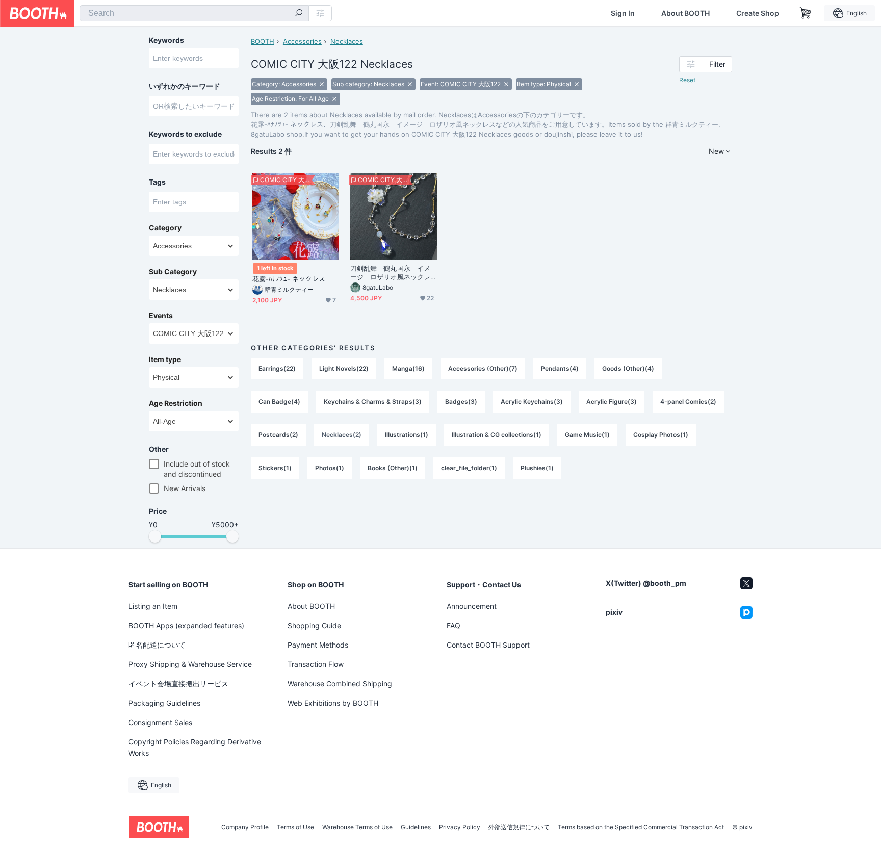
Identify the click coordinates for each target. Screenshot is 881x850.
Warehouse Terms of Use (357, 827)
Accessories (302, 41)
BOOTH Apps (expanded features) (186, 625)
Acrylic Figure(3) (611, 401)
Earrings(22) (277, 368)
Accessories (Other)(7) (482, 368)
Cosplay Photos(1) (660, 435)
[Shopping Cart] (805, 13)
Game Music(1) (587, 435)
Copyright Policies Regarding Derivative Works (194, 747)
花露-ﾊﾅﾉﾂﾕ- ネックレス (288, 279)
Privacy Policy (459, 827)
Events (161, 315)
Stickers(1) (275, 468)
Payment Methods (318, 644)
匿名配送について (157, 644)
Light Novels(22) (344, 368)
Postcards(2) (278, 435)
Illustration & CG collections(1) (496, 435)
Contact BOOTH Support (488, 644)
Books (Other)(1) (393, 468)
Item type (165, 359)
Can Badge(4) (279, 401)
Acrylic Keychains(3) (532, 401)
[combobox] (194, 13)
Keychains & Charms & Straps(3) (373, 401)
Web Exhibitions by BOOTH (333, 703)
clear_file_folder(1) (469, 468)
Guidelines (416, 827)
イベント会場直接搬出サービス (178, 683)
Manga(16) (408, 368)
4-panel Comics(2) (688, 401)
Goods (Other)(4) (628, 368)
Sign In (623, 13)
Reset (687, 80)
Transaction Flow (316, 664)
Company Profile (245, 827)
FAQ (453, 625)
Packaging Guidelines (164, 703)
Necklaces (346, 41)
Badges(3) (461, 401)
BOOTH (262, 41)
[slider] (155, 536)
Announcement (472, 606)
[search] (299, 14)
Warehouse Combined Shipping (340, 683)
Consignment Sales (160, 722)
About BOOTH (685, 13)
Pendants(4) (560, 368)
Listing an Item (152, 606)
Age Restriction (175, 403)
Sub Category (173, 271)
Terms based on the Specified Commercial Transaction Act (641, 827)
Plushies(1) (537, 468)
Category (165, 227)
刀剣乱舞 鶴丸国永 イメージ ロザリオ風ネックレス (390, 272)
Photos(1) (329, 468)
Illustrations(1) (406, 435)
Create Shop (757, 13)
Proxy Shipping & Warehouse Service (190, 664)
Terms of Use (295, 827)
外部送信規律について (519, 827)
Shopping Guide (314, 625)
